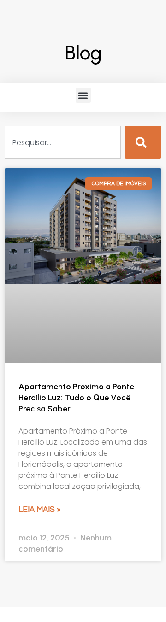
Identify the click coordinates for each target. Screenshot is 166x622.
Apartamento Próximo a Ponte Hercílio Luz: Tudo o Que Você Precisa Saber (76, 397)
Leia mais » (39, 509)
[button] (83, 95)
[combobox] (63, 142)
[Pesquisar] (143, 142)
